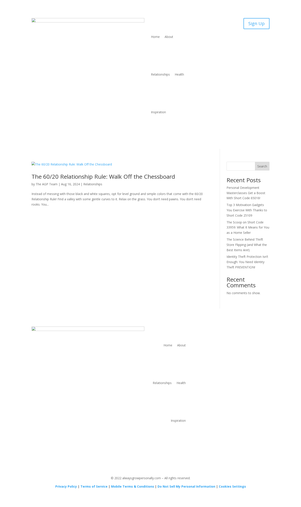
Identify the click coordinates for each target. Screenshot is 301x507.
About (169, 37)
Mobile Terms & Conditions (132, 486)
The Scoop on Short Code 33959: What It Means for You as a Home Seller (248, 227)
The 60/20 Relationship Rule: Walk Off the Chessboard (103, 176)
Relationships (160, 74)
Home (155, 37)
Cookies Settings (232, 486)
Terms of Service (94, 486)
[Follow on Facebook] (234, 330)
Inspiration (158, 112)
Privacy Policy (66, 486)
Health (179, 74)
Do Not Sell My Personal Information (186, 486)
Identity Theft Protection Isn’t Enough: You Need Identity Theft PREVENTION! (247, 261)
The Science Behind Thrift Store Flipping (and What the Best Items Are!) (247, 244)
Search (262, 166)
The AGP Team (47, 184)
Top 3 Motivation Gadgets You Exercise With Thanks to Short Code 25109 (247, 210)
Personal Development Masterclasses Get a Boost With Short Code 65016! (246, 193)
